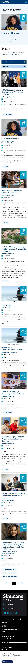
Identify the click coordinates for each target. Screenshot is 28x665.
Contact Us (4, 645)
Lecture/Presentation (8, 553)
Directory (4, 622)
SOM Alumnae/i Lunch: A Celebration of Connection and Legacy (12, 92)
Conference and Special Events (12, 54)
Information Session (7, 141)
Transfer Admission (7, 143)
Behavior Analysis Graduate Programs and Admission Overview (13, 439)
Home (5, 6)
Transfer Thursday (11, 32)
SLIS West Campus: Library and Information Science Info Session (13, 249)
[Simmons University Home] (5, 2)
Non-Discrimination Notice (9, 629)
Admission (5, 166)
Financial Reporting (7, 638)
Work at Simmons (6, 650)
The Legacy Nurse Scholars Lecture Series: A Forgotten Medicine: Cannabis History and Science (13, 546)
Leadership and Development (10, 573)
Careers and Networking (9, 569)
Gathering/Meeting (7, 97)
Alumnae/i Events (7, 114)
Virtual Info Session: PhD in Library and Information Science (13, 495)
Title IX (3, 631)
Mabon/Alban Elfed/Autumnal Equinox (11, 348)
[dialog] (14, 658)
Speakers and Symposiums (10, 576)
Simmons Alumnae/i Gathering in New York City (12, 392)
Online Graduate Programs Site (10, 619)
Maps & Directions (6, 647)
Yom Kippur (6, 305)
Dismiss (5, 662)
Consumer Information (7, 636)
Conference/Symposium (9, 552)
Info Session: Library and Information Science (11, 191)
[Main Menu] (25, 2)
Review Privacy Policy (7, 656)
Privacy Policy (5, 634)
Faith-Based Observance (9, 308)
